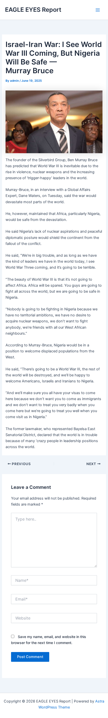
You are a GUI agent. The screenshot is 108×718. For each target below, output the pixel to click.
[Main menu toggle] (97, 10)
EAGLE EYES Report (33, 9)
